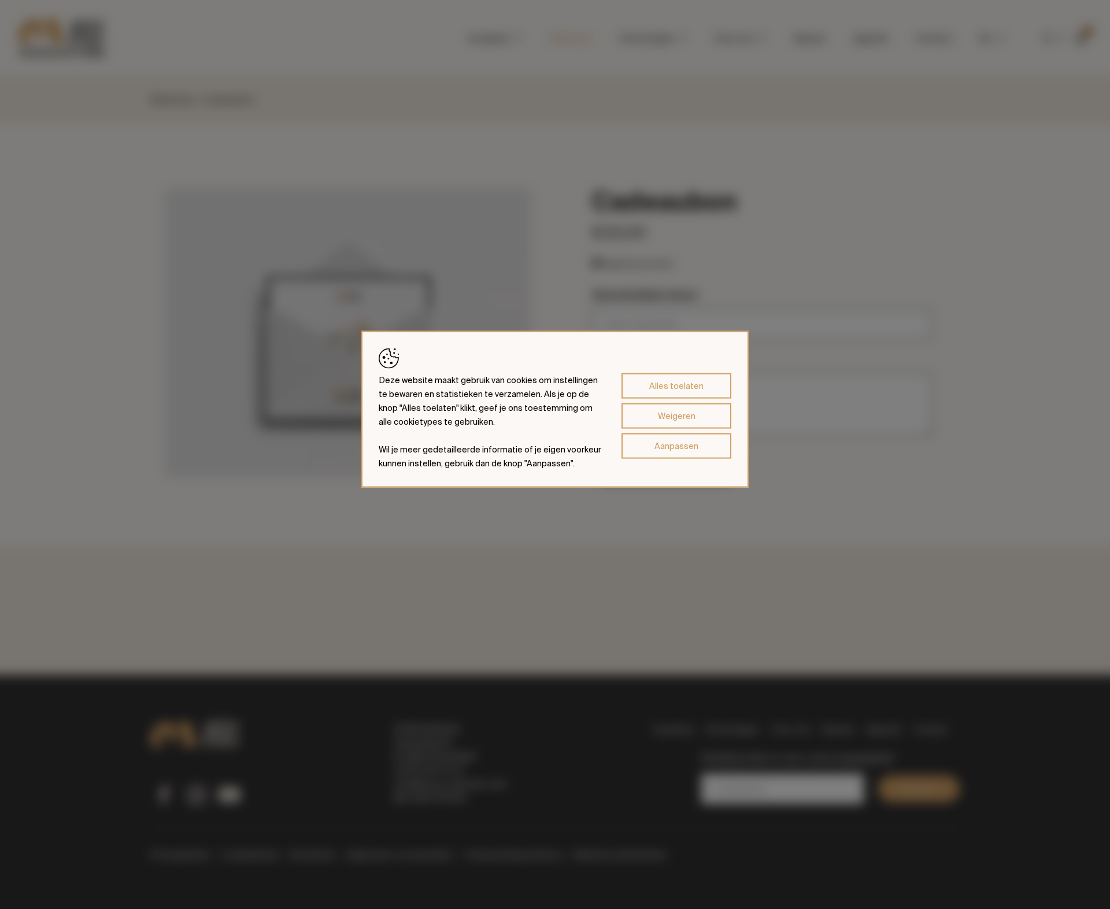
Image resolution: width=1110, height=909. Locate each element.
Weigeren (676, 415)
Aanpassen (676, 445)
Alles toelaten (676, 385)
